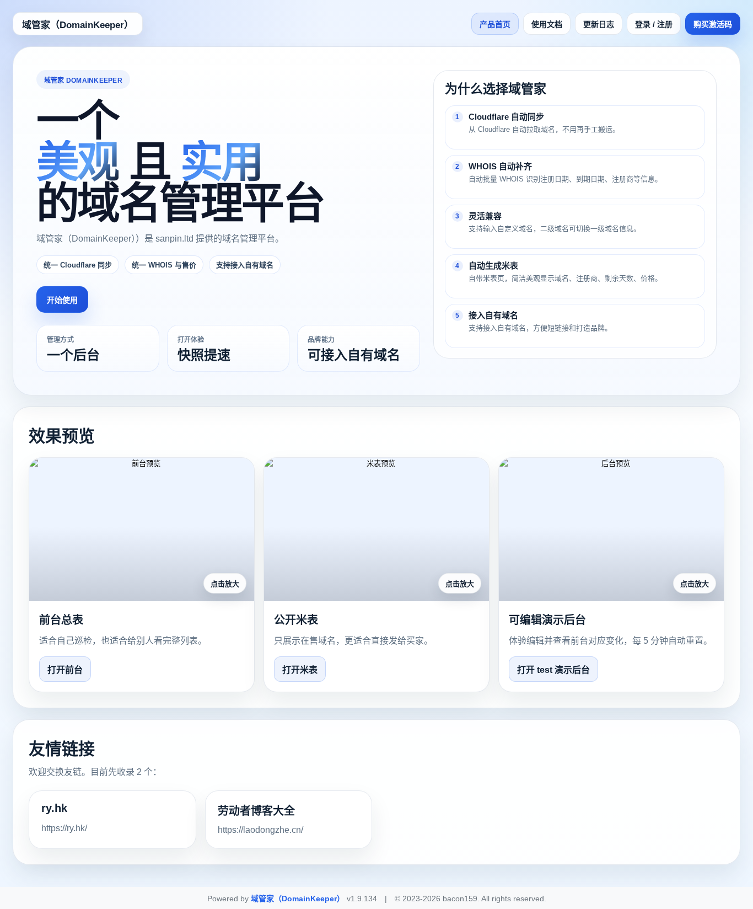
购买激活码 (712, 24)
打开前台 (65, 670)
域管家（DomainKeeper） (77, 25)
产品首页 (495, 24)
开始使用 (62, 300)
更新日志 (598, 24)
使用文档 (546, 24)
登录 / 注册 (654, 24)
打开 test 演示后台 (553, 670)
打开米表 (300, 670)
